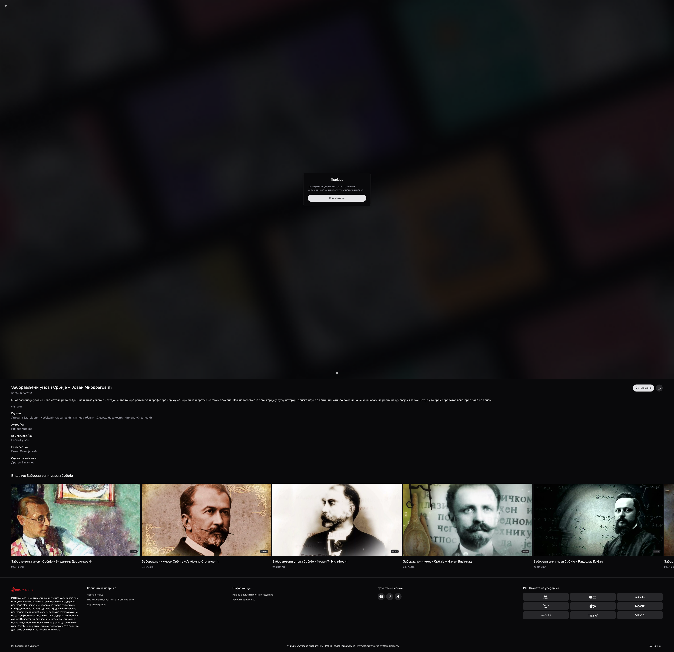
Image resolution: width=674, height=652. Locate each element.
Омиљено (646, 387)
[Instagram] (389, 596)
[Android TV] (640, 597)
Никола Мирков (21, 428)
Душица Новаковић (110, 417)
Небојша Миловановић (56, 417)
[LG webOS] (546, 615)
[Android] (546, 597)
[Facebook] (381, 596)
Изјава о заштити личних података (252, 594)
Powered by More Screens (383, 645)
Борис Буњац (20, 440)
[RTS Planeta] (22, 590)
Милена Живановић (138, 417)
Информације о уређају (25, 645)
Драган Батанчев (22, 462)
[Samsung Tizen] (593, 615)
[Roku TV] (640, 606)
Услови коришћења (243, 599)
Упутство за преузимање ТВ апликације (110, 599)
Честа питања (95, 594)
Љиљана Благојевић (24, 417)
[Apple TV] (593, 606)
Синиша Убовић (83, 417)
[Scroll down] (337, 373)
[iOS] (593, 597)
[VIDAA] (640, 615)
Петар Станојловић (24, 451)
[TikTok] (398, 596)
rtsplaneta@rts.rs (96, 604)
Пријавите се (337, 198)
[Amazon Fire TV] (546, 606)
